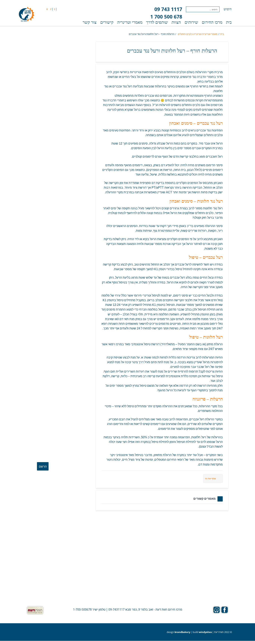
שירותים (191, 22)
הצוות (176, 22)
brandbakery (182, 632)
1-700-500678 (82, 609)
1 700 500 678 (166, 16)
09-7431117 (116, 609)
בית (229, 22)
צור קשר (90, 22)
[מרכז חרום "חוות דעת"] (26, 15)
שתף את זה (210, 478)
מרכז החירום (212, 22)
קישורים (106, 22)
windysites (205, 632)
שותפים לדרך (157, 22)
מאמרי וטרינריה (129, 22)
